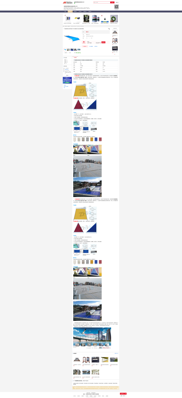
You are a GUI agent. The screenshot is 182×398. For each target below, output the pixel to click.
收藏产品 (66, 52)
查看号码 (103, 42)
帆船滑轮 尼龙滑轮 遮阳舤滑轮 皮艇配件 (106, 23)
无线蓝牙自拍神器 (76, 383)
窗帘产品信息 (88, 392)
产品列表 (66, 26)
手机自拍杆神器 (100, 383)
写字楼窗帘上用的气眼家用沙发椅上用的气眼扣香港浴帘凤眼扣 (118, 23)
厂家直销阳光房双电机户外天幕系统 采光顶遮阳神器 (92, 393)
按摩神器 (74, 384)
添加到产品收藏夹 (66, 86)
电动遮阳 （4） (66, 62)
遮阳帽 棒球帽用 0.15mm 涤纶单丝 (86, 23)
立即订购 (95, 46)
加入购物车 (91, 46)
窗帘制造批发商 (93, 392)
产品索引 (65, 85)
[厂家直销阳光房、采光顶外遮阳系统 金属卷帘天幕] (115, 32)
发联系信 (84, 46)
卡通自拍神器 (110, 383)
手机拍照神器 (96, 383)
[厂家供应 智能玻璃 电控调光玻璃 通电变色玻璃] (115, 40)
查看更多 (67, 75)
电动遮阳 (68, 26)
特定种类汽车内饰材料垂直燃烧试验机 (68, 23)
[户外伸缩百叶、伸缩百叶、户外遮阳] (115, 48)
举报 (70, 52)
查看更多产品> (116, 353)
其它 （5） (65, 63)
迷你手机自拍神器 (90, 383)
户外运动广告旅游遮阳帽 (76, 23)
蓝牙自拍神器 (81, 383)
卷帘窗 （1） (66, 59)
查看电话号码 (66, 69)
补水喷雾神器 (106, 383)
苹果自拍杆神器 (115, 383)
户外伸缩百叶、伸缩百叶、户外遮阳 (116, 51)
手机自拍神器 (86, 383)
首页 (63, 26)
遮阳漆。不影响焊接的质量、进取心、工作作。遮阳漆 (98, 23)
